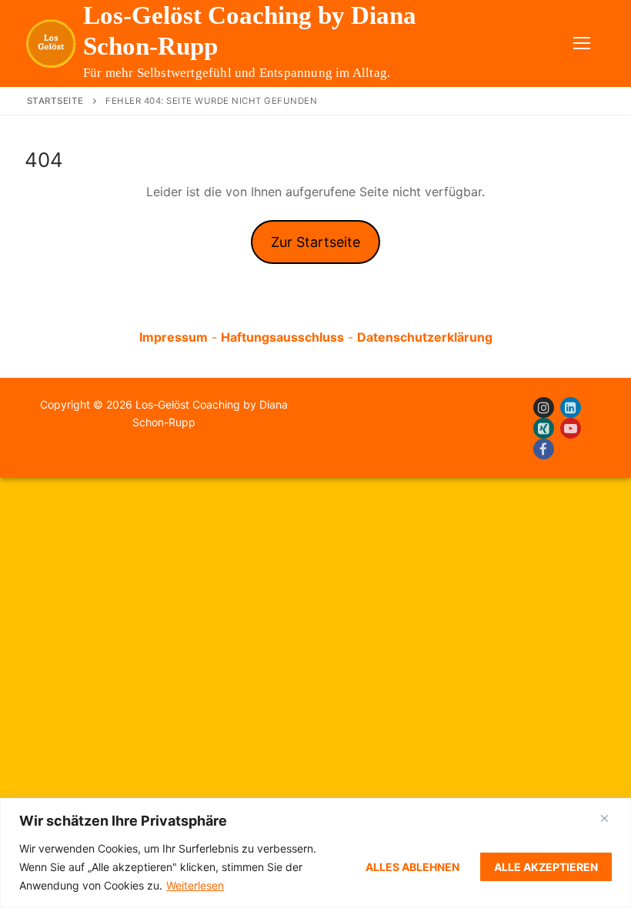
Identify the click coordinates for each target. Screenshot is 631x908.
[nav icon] (581, 44)
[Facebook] (543, 449)
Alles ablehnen (412, 866)
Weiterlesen (195, 885)
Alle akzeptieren (546, 866)
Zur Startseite (315, 242)
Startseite (55, 100)
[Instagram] (543, 407)
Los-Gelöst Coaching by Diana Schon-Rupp (249, 31)
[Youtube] (570, 428)
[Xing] (543, 428)
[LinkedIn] (570, 407)
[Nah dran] (604, 818)
